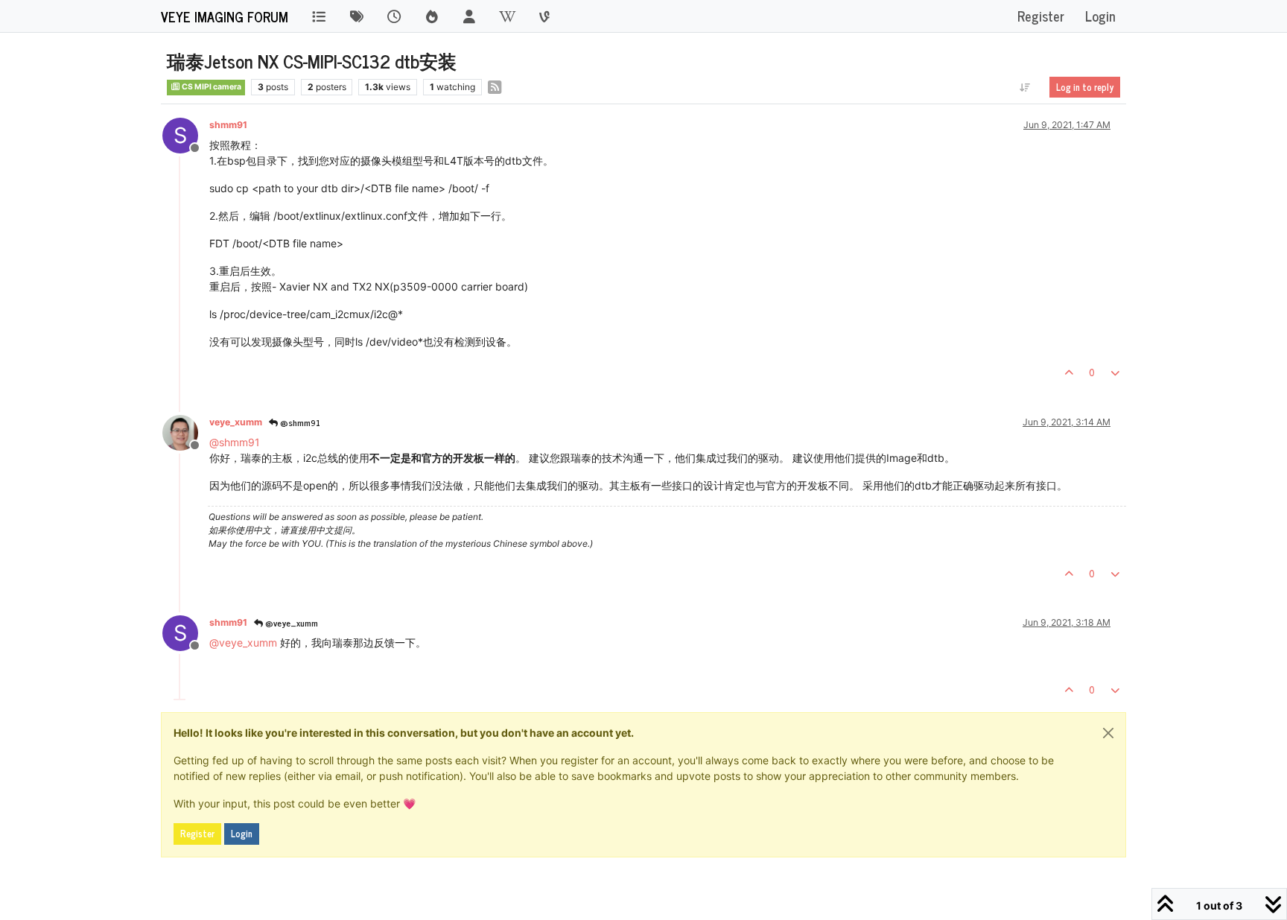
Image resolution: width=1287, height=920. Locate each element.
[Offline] (185, 431)
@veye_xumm (290, 622)
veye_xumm (235, 422)
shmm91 (228, 124)
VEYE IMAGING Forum (224, 16)
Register (197, 833)
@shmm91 (299, 422)
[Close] (1108, 733)
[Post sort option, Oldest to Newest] (1025, 87)
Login (241, 833)
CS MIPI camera (210, 87)
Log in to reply (1084, 87)
